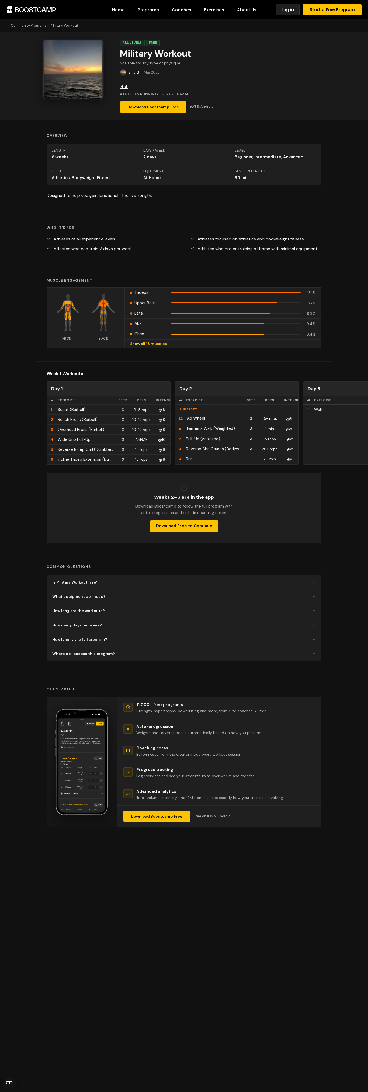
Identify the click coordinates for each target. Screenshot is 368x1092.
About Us (246, 10)
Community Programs (29, 25)
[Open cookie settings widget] (9, 1082)
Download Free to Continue (184, 526)
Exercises (214, 10)
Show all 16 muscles (148, 343)
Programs (148, 10)
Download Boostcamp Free (153, 106)
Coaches (181, 10)
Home (118, 10)
